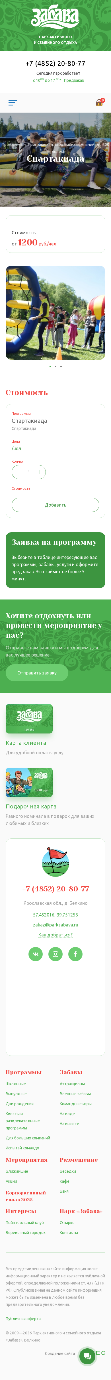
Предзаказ (74, 80)
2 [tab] (55, 366)
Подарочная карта (31, 806)
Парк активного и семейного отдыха (55, 39)
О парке (67, 1222)
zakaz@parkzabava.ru (55, 924)
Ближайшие (17, 1171)
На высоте (69, 1123)
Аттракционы (72, 1084)
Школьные (16, 1084)
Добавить (55, 504)
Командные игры (76, 1103)
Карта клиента (26, 742)
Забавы (71, 1072)
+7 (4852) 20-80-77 (56, 63)
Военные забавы (75, 1094)
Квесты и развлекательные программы (23, 1120)
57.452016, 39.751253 (55, 914)
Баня (64, 1191)
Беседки (68, 1171)
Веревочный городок (26, 1232)
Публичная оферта (23, 1318)
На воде (67, 1113)
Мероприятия (27, 1160)
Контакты (69, 1232)
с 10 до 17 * (47, 80)
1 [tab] (50, 366)
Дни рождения (20, 1103)
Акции (11, 1181)
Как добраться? (55, 934)
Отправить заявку (37, 672)
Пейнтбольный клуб (25, 1222)
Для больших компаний (28, 1138)
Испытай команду (22, 1148)
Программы (24, 1072)
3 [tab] (61, 366)
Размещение (79, 1160)
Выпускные (16, 1094)
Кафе (64, 1181)
